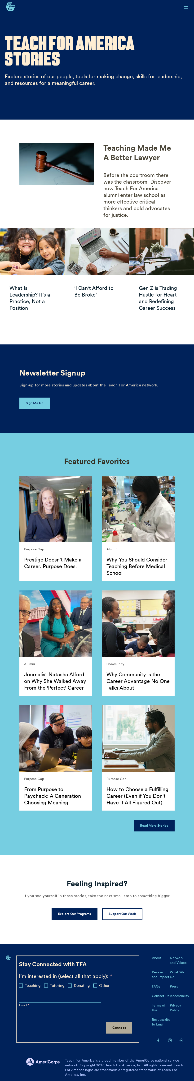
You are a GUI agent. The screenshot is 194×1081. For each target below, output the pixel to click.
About (156, 958)
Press (174, 986)
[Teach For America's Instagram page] (170, 1040)
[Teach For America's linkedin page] (181, 1040)
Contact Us (160, 996)
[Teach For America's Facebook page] (158, 1040)
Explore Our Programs (74, 914)
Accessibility (179, 996)
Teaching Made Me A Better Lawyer (137, 152)
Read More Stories (154, 825)
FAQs (156, 986)
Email (23, 1005)
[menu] (186, 7)
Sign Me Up (34, 403)
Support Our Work (122, 914)
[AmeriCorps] (45, 1067)
